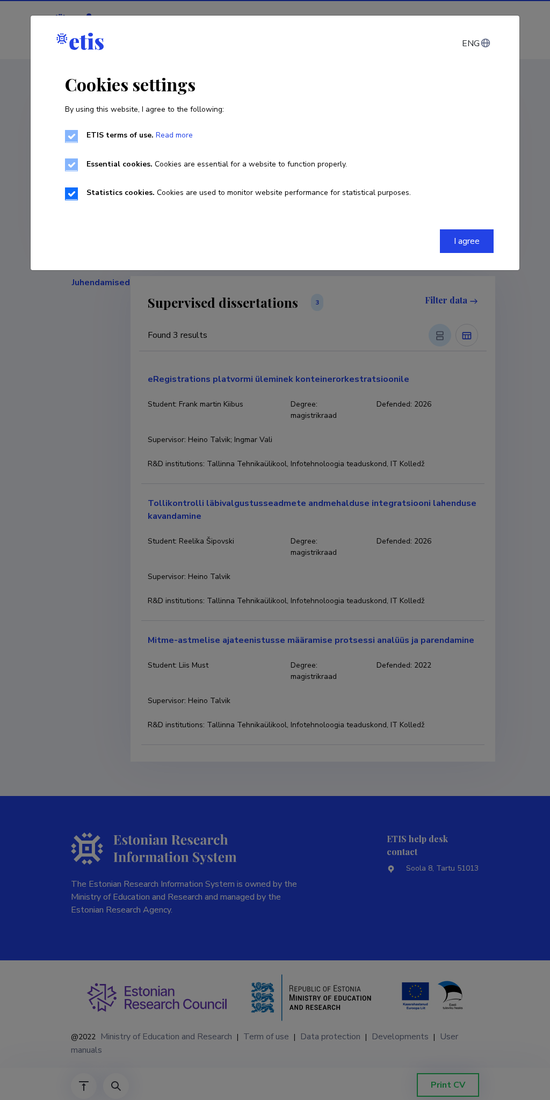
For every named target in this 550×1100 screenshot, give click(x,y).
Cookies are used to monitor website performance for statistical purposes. (248, 192)
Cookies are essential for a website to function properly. (216, 164)
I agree (467, 241)
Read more (174, 135)
